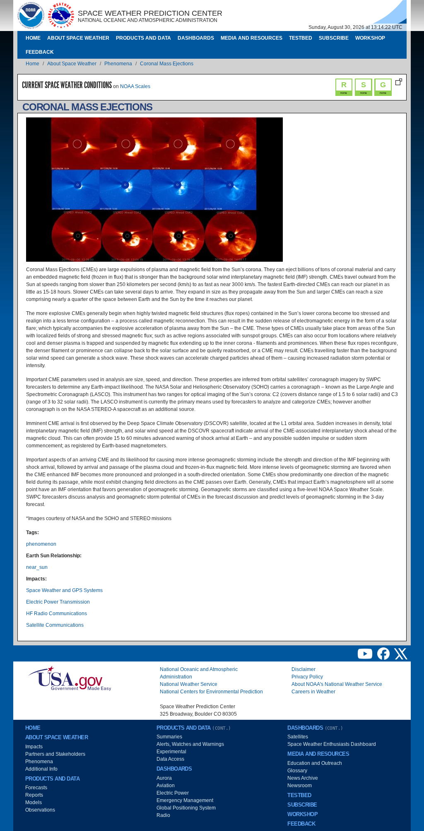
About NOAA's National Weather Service (337, 684)
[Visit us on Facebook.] (384, 653)
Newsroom (299, 785)
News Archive (302, 778)
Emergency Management (185, 800)
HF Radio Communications (56, 613)
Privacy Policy (307, 677)
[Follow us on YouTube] (365, 653)
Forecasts (36, 787)
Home (33, 38)
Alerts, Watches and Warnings (190, 744)
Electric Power (173, 793)
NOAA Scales (135, 86)
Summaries (169, 737)
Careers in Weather (313, 692)
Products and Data (143, 38)
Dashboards (196, 38)
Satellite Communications (55, 625)
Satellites (297, 737)
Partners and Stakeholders (55, 754)
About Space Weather (78, 38)
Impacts (34, 747)
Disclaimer (304, 669)
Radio (163, 815)
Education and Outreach (314, 763)
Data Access (170, 759)
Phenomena (118, 64)
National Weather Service (188, 684)
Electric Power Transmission (58, 602)
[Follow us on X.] (401, 653)
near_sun (37, 567)
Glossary (297, 771)
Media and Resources (251, 38)
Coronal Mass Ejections (166, 64)
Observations (40, 810)
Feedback (40, 52)
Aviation (166, 785)
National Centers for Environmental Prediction (211, 692)
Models (33, 802)
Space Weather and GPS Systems (64, 590)
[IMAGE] (30, 15)
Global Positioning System (186, 808)
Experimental (171, 752)
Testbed (300, 38)
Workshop (370, 38)
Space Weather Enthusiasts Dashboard (331, 744)
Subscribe (334, 38)
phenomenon (41, 544)
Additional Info (41, 769)
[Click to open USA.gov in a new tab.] (69, 678)
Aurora (164, 778)
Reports (34, 795)
